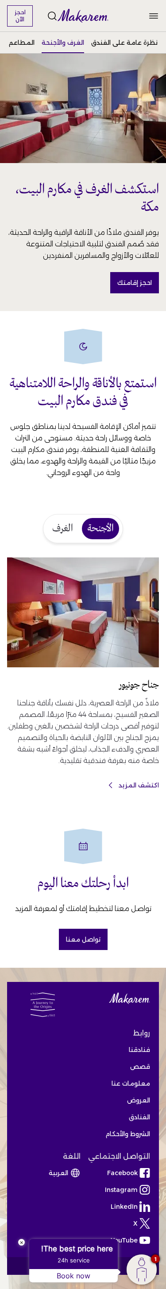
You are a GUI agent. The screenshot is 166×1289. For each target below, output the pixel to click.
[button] (83, 16)
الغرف (62, 528)
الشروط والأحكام (127, 1134)
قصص (140, 1067)
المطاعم (22, 43)
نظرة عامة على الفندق (124, 43)
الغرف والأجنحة (63, 43)
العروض (138, 1100)
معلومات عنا (131, 1083)
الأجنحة (100, 528)
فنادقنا (139, 1050)
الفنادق (139, 1117)
